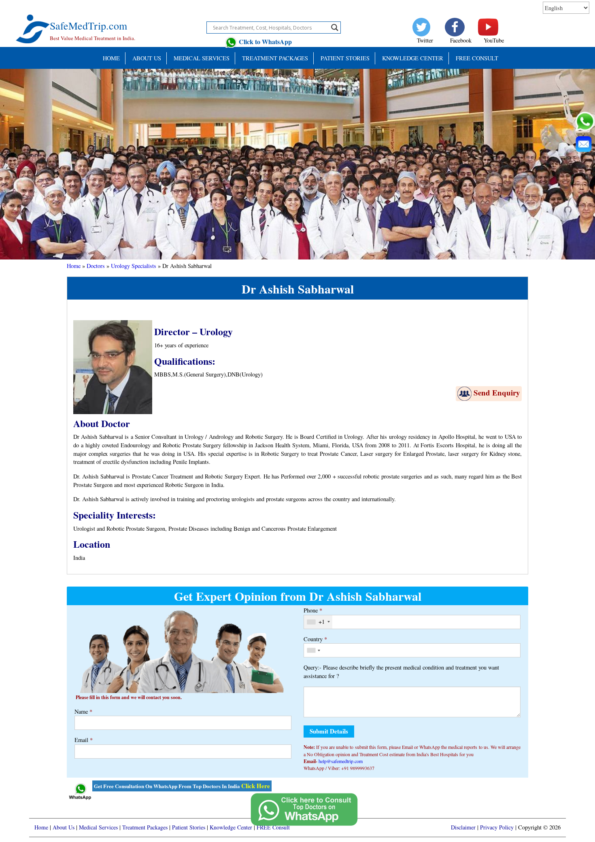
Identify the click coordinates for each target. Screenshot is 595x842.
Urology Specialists (133, 266)
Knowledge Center (412, 58)
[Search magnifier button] (334, 27)
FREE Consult (477, 58)
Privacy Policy (497, 827)
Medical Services (202, 58)
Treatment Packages (275, 58)
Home (111, 58)
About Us (146, 58)
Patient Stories (188, 827)
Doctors (96, 266)
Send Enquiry (497, 392)
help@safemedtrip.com (341, 761)
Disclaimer (463, 827)
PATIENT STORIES (345, 58)
